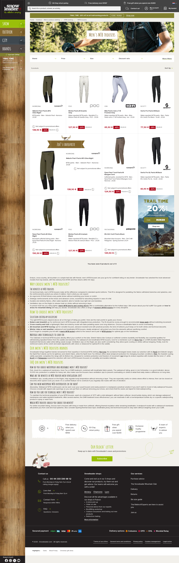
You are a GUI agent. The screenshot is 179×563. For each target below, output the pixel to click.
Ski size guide (136, 499)
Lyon (107, 492)
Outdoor (39, 20)
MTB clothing (68, 20)
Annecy (87, 492)
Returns (134, 494)
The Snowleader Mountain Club (144, 484)
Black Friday (53, 550)
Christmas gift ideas (66, 550)
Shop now (130, 15)
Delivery (134, 489)
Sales (45, 550)
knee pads (144, 322)
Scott (32, 358)
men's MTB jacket (67, 331)
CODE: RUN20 (116, 16)
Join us (134, 512)
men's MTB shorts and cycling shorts (73, 306)
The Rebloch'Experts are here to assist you (147, 506)
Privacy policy (138, 541)
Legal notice (167, 541)
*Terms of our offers (100, 541)
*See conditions (156, 254)
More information (91, 519)
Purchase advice (137, 479)
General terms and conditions (120, 541)
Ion (121, 356)
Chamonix (97, 492)
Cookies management (153, 541)
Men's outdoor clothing (52, 20)
